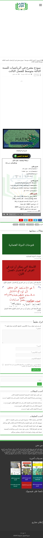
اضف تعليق (15, 74)
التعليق (38, 328)
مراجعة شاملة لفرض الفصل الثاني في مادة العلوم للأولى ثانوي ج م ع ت (22, 403)
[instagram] (21, 533)
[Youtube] (23, 533)
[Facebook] (25, 533)
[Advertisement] (21, 33)
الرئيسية (39, 60)
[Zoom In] (21, 214)
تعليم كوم (22, 224)
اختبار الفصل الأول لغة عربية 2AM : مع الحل (24, 426)
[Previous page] (4, 214)
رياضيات (16, 224)
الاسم (39, 346)
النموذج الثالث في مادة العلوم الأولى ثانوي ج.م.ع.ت (28, 406)
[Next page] (7, 214)
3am (37, 224)
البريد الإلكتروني (36, 352)
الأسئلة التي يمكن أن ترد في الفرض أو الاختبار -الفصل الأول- (22, 282)
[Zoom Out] (18, 214)
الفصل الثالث (30, 224)
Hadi (40, 420)
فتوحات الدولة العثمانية (33, 256)
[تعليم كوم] (22, 5)
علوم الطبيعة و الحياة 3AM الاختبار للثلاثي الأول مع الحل (17, 423)
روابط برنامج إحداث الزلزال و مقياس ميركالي (23, 432)
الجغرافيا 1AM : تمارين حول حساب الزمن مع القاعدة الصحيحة (20, 429)
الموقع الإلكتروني (36, 358)
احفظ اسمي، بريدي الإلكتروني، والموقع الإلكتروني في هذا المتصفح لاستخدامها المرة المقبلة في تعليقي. (23, 365)
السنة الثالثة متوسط (30, 60)
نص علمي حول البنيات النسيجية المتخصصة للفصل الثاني (27, 395)
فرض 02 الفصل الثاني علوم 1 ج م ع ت (31, 409)
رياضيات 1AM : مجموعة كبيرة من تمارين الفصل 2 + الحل (21, 420)
